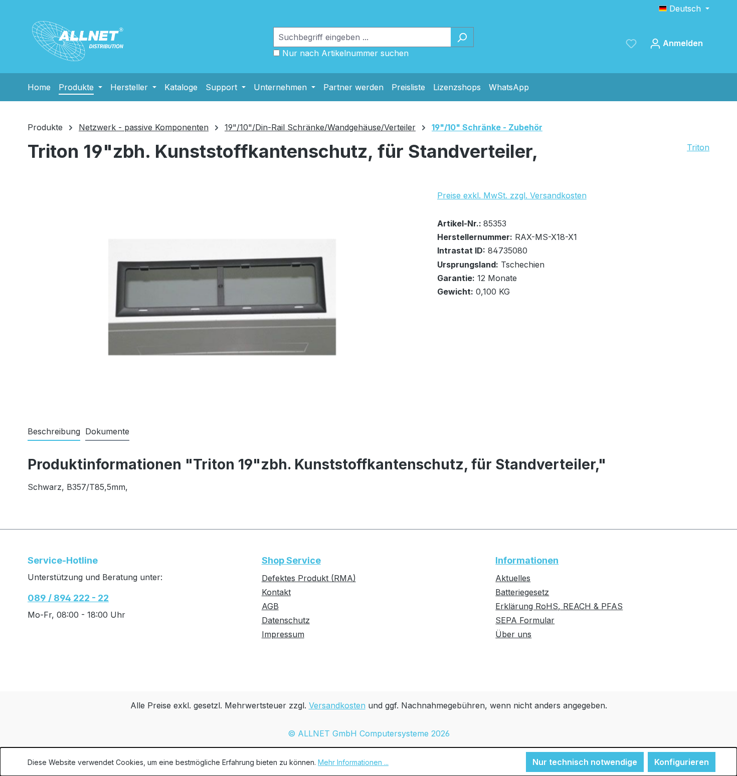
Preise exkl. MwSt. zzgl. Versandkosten (512, 195)
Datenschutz (286, 620)
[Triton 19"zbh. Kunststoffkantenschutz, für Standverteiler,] (222, 297)
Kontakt (276, 592)
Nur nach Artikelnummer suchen (345, 53)
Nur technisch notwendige (584, 762)
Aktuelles (512, 578)
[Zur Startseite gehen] (78, 41)
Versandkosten (337, 705)
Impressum (283, 634)
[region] (222, 297)
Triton (698, 147)
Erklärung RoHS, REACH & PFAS (559, 606)
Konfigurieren (681, 762)
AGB (270, 606)
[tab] (54, 432)
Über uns (513, 634)
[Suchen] (462, 37)
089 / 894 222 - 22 (68, 598)
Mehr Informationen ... (353, 762)
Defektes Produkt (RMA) (309, 578)
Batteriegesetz (522, 592)
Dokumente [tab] (107, 431)
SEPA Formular (525, 620)
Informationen (527, 560)
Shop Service (291, 560)
